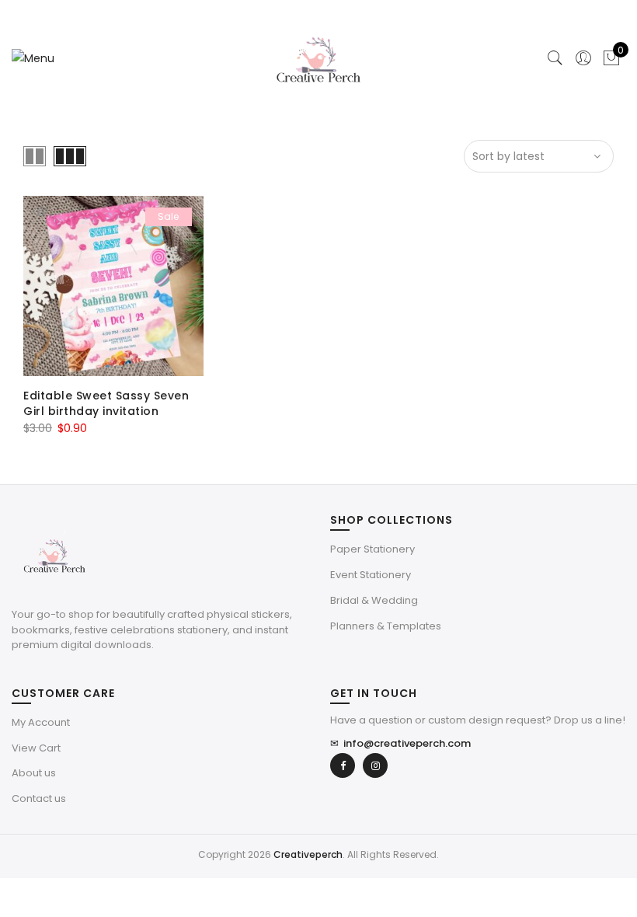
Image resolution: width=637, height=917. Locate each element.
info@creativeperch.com (400, 743)
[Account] (583, 58)
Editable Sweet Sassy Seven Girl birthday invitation (106, 403)
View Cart (36, 748)
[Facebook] (342, 765)
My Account (41, 722)
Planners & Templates (385, 626)
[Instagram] (375, 765)
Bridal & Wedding (374, 600)
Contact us (39, 798)
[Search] (555, 58)
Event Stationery (370, 574)
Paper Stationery (372, 549)
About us (34, 772)
